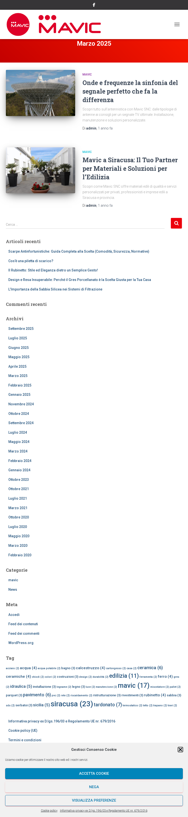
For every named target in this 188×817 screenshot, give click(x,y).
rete (65, 695)
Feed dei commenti (23, 633)
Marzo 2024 (17, 451)
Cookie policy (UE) (22, 730)
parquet (14, 695)
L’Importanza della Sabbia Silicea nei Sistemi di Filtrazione (55, 289)
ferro (165, 676)
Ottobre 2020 (18, 517)
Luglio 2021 (17, 498)
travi (172, 705)
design (85, 676)
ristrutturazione (107, 695)
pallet (175, 686)
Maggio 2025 (18, 357)
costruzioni (67, 676)
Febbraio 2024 (19, 461)
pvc (56, 695)
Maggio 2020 (18, 536)
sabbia (174, 695)
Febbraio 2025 (19, 385)
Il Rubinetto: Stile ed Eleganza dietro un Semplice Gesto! (53, 270)
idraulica (21, 686)
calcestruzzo (90, 668)
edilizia (124, 676)
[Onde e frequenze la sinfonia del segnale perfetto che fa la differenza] (40, 93)
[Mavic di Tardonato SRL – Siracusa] (55, 24)
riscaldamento (81, 695)
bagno (68, 668)
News (12, 589)
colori (50, 676)
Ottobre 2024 (18, 414)
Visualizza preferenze (94, 800)
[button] (180, 749)
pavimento (37, 694)
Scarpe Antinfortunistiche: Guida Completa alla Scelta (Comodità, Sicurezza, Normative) (78, 251)
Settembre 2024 (21, 423)
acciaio (12, 668)
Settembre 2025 (21, 329)
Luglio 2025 (17, 338)
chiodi (38, 676)
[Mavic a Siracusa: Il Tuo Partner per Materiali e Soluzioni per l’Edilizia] (40, 170)
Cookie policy (49, 810)
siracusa (72, 704)
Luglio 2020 (17, 527)
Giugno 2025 (18, 348)
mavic (87, 74)
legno (78, 686)
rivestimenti (132, 695)
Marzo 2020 (17, 546)
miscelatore (159, 686)
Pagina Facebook (94, 5)
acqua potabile (49, 668)
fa (105, 128)
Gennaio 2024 (19, 470)
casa (132, 668)
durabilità (100, 676)
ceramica (150, 667)
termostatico (132, 705)
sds (10, 705)
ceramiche (18, 676)
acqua (28, 668)
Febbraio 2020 (19, 555)
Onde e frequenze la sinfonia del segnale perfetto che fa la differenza (130, 91)
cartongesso (116, 668)
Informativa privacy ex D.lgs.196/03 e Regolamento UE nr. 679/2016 (103, 810)
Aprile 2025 (17, 366)
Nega (94, 787)
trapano (160, 705)
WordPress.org (21, 643)
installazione (44, 686)
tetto (148, 705)
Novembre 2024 (21, 404)
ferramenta (148, 676)
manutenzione (106, 686)
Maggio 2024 (18, 442)
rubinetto (155, 695)
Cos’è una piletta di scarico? (30, 261)
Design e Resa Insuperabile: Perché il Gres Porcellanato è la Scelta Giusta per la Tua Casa (79, 280)
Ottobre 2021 (18, 489)
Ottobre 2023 (18, 480)
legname (64, 686)
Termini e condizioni (24, 740)
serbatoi (23, 705)
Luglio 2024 (17, 432)
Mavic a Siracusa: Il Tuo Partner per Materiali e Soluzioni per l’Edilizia (130, 168)
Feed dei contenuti (23, 624)
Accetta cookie (94, 773)
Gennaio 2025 (19, 395)
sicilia (41, 704)
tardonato (108, 705)
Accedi (14, 615)
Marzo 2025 (17, 376)
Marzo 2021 (17, 508)
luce (90, 686)
